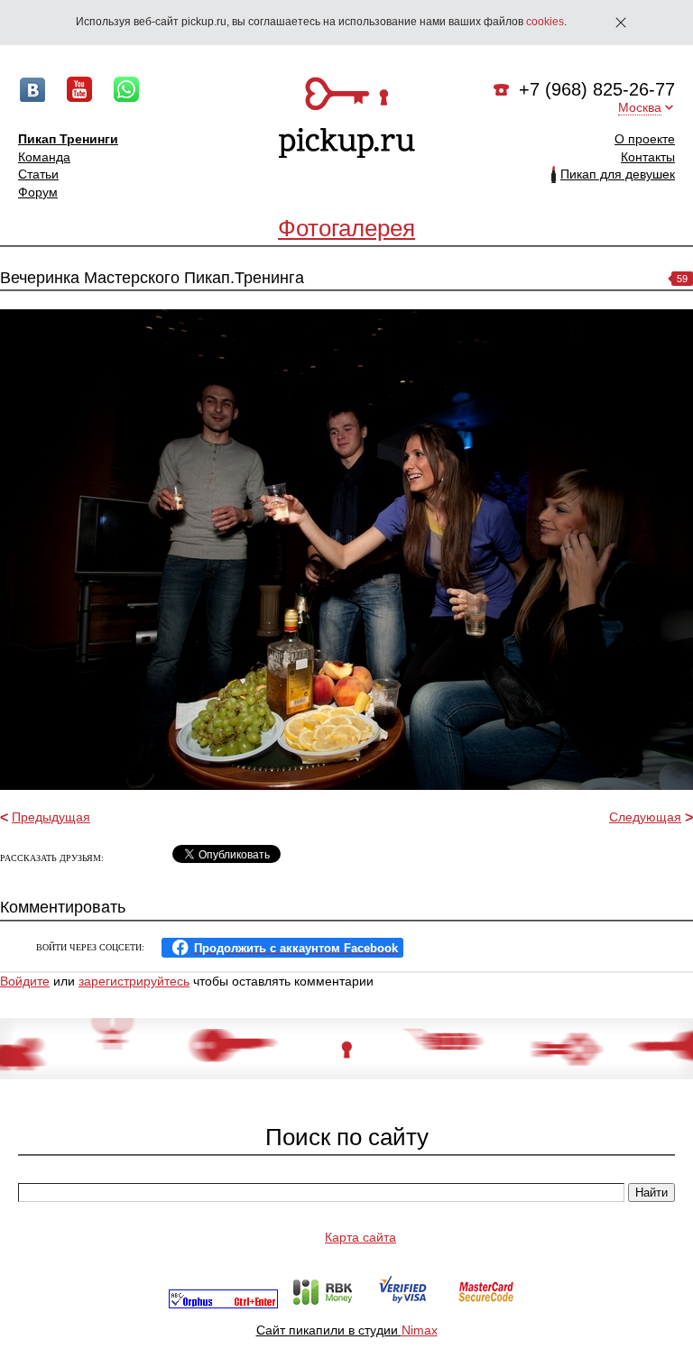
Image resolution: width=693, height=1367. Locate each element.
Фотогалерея (346, 228)
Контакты (648, 157)
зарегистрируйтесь (134, 981)
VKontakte (32, 89)
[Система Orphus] (223, 1304)
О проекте (644, 139)
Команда (44, 157)
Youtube (79, 89)
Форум (38, 192)
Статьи (38, 174)
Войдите (25, 981)
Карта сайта (360, 1237)
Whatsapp (126, 89)
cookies (545, 21)
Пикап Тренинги (68, 139)
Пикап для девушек (617, 174)
